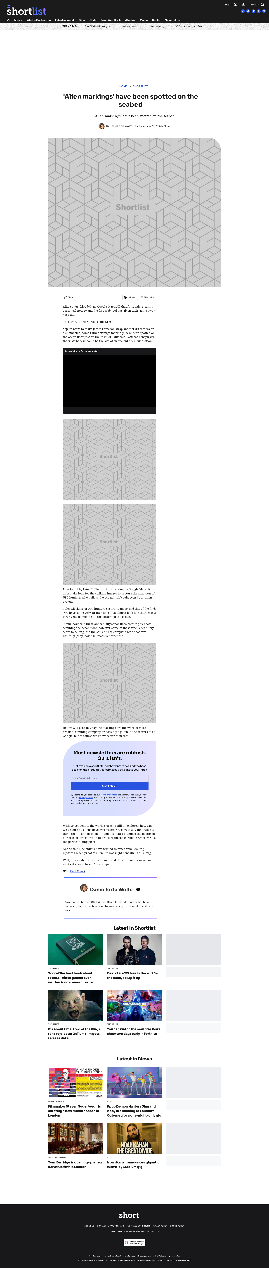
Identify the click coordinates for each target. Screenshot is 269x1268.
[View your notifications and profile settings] (243, 5)
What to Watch (131, 26)
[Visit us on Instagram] (243, 11)
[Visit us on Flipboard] (253, 11)
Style (93, 20)
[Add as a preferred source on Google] (134, 1242)
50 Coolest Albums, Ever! (189, 26)
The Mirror (77, 871)
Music (144, 20)
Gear (82, 20)
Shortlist (140, 86)
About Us (89, 1226)
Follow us (131, 297)
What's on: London (38, 20)
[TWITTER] (139, 889)
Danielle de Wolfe (121, 126)
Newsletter (172, 20)
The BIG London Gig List (98, 26)
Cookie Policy (177, 1226)
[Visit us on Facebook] (259, 11)
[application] (109, 381)
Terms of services (109, 795)
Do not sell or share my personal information (134, 1231)
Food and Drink (111, 20)
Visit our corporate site (168, 1256)
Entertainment (64, 20)
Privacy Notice (86, 797)
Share (70, 297)
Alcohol (130, 20)
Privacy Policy (160, 1226)
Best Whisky (157, 26)
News (18, 20)
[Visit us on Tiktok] (248, 11)
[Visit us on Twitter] (264, 11)
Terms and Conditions (138, 1226)
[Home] (8, 20)
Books (156, 20)
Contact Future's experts (110, 1226)
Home (123, 86)
